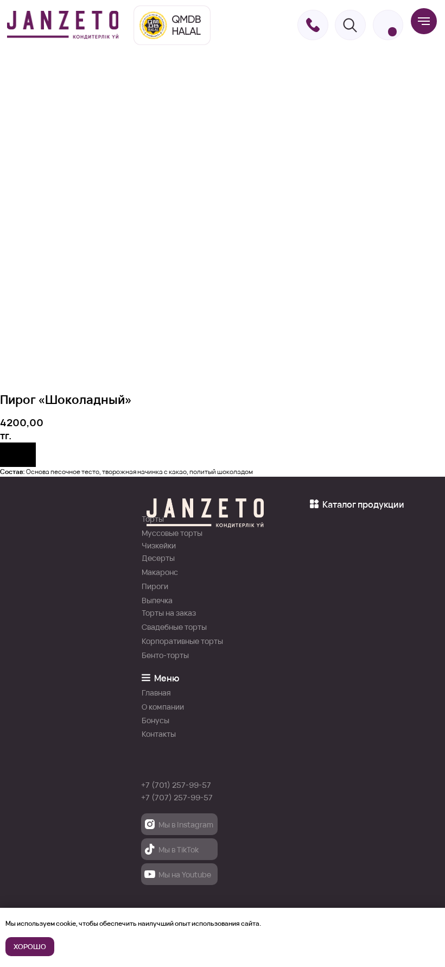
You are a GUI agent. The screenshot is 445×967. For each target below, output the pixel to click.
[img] (62, 25)
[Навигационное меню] (424, 21)
